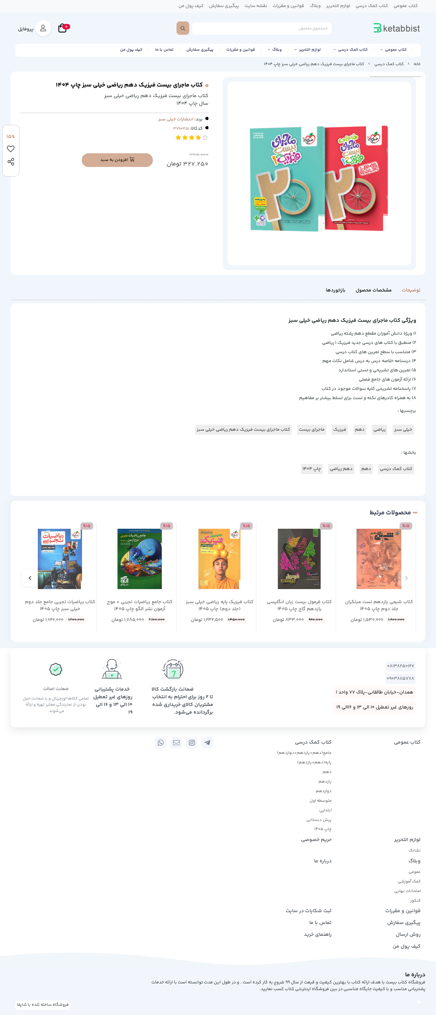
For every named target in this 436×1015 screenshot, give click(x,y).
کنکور (415, 901)
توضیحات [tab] (411, 290)
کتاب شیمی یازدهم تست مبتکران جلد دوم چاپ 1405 (379, 606)
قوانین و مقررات (240, 50)
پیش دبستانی (319, 820)
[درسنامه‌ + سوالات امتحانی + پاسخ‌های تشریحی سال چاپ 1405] (299, 558)
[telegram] (207, 742)
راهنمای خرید (318, 935)
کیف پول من (131, 50)
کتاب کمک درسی (353, 50)
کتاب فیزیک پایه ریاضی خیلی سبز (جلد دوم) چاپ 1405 (219, 606)
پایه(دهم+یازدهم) (314, 762)
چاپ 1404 (312, 469)
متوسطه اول (321, 801)
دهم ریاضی (341, 469)
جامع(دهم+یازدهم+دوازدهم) (304, 753)
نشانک (415, 850)
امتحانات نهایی (407, 891)
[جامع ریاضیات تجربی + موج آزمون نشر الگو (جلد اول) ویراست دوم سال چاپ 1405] (139, 558)
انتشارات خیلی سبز (175, 119)
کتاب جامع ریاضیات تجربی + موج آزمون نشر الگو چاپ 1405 (139, 606)
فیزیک (339, 429)
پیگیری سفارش (200, 50)
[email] (176, 742)
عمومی (415, 872)
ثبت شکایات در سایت (309, 911)
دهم (360, 429)
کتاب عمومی (396, 50)
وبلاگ (277, 50)
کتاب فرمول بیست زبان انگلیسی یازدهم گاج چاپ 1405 (299, 606)
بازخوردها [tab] (335, 290)
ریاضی (379, 429)
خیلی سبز (403, 429)
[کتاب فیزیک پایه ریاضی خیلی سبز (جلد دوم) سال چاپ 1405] (219, 558)
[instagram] (192, 742)
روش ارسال (408, 935)
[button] (406, 578)
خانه (417, 64)
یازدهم (325, 781)
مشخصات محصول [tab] (374, 290)
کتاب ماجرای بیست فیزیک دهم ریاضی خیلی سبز (243, 429)
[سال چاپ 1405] (379, 558)
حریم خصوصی (316, 840)
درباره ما (323, 861)
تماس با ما (164, 50)
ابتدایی (325, 810)
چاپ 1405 (323, 829)
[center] (183, 28)
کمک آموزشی (409, 881)
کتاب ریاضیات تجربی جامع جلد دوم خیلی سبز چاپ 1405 (60, 606)
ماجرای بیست (312, 429)
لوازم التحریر (310, 50)
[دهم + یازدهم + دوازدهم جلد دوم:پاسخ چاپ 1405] (59, 558)
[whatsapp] (161, 742)
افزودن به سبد (114, 159)
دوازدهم (324, 791)
